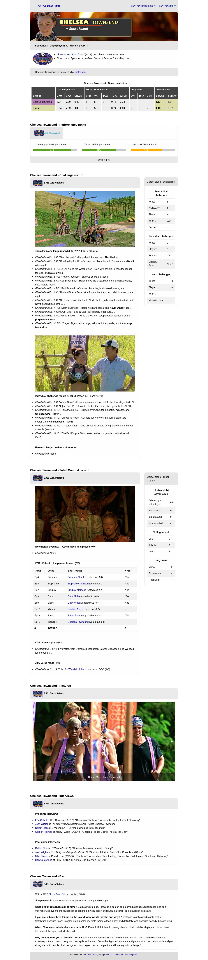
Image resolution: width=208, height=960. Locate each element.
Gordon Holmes (43, 831)
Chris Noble (74, 596)
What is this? (104, 159)
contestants (142, 5)
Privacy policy (131, 954)
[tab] (46, 133)
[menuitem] (142, 6)
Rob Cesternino (43, 860)
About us (108, 954)
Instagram (80, 72)
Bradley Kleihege (77, 590)
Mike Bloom (42, 856)
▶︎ (173, 741)
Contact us (118, 954)
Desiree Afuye (75, 609)
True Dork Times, (90, 954)
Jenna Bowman (76, 615)
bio (57, 894)
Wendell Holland (77, 669)
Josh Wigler (41, 824)
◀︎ (37, 741)
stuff (166, 5)
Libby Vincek (75, 602)
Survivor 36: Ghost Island (70, 54)
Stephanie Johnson (78, 583)
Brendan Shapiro (77, 577)
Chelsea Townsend (78, 621)
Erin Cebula (41, 820)
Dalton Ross (42, 827)
